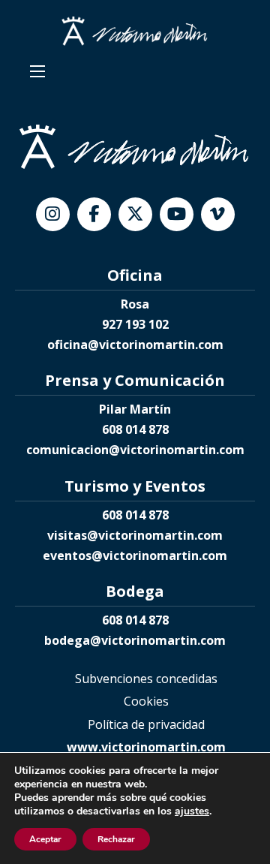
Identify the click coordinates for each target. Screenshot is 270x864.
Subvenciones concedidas (146, 678)
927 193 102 (135, 324)
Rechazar (116, 839)
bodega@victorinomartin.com (135, 640)
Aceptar (45, 839)
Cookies (146, 701)
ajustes (192, 811)
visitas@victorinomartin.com (135, 535)
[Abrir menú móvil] (37, 71)
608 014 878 (135, 429)
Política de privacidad (146, 724)
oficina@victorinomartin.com (135, 344)
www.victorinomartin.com (146, 747)
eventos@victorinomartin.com (135, 555)
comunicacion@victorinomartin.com (135, 449)
